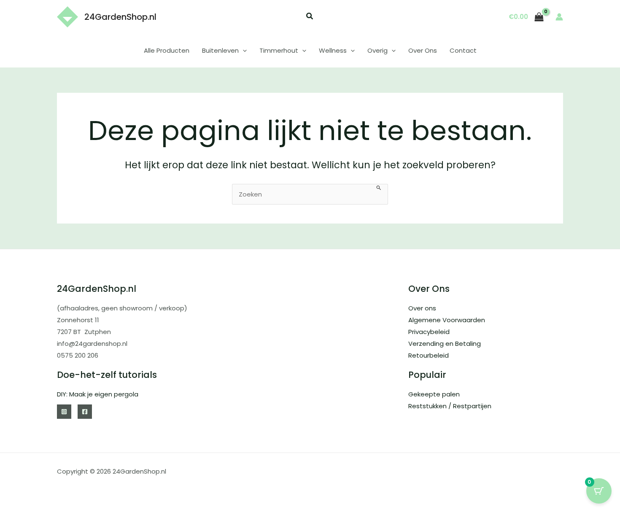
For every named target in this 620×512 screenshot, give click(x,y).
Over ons (422, 308)
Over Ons (422, 50)
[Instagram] (64, 411)
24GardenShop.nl (120, 17)
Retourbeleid (428, 355)
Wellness (333, 50)
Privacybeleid (429, 331)
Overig (377, 50)
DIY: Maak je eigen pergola (97, 394)
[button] (310, 17)
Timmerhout (278, 50)
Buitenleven (220, 50)
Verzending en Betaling (444, 343)
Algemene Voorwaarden (446, 319)
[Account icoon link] (559, 17)
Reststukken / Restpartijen (449, 406)
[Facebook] (85, 411)
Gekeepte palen (434, 394)
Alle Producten (166, 50)
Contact (463, 50)
